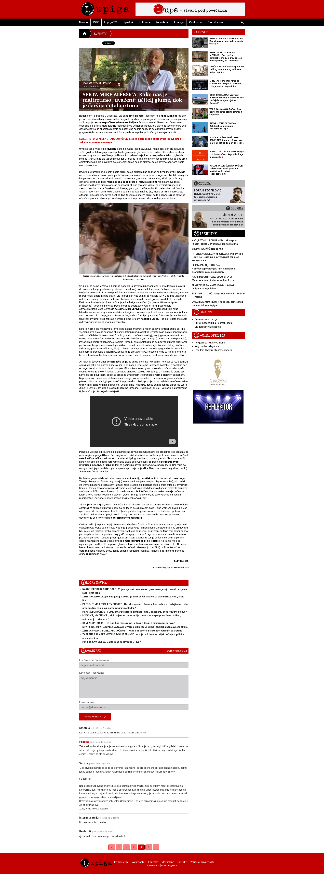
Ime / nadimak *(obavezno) (94, 660)
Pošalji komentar (94, 716)
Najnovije (201, 32)
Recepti (203, 312)
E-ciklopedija (209, 336)
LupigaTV (100, 33)
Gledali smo (215, 22)
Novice (83, 22)
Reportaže (162, 22)
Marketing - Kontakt (174, 862)
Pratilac (84, 741)
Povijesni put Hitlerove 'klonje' (210, 342)
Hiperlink (128, 22)
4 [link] (141, 847)
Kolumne (144, 22)
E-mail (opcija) (86, 702)
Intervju (179, 22)
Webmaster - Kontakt (145, 862)
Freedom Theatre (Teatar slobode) (213, 350)
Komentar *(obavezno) (91, 672)
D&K (96, 22)
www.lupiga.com (169, 865)
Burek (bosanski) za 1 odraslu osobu (214, 323)
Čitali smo (195, 22)
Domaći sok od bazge (206, 319)
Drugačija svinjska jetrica (208, 326)
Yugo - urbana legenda (207, 346)
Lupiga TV (110, 22)
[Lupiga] (105, 8)
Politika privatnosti (202, 862)
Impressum (121, 862)
